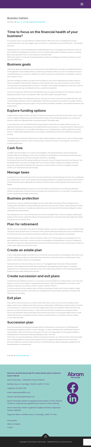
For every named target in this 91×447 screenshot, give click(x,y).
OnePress (50, 442)
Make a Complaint (13, 424)
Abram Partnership (37, 22)
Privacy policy (12, 420)
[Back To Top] (45, 437)
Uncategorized (22, 356)
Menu (82, 4)
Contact (10, 427)
